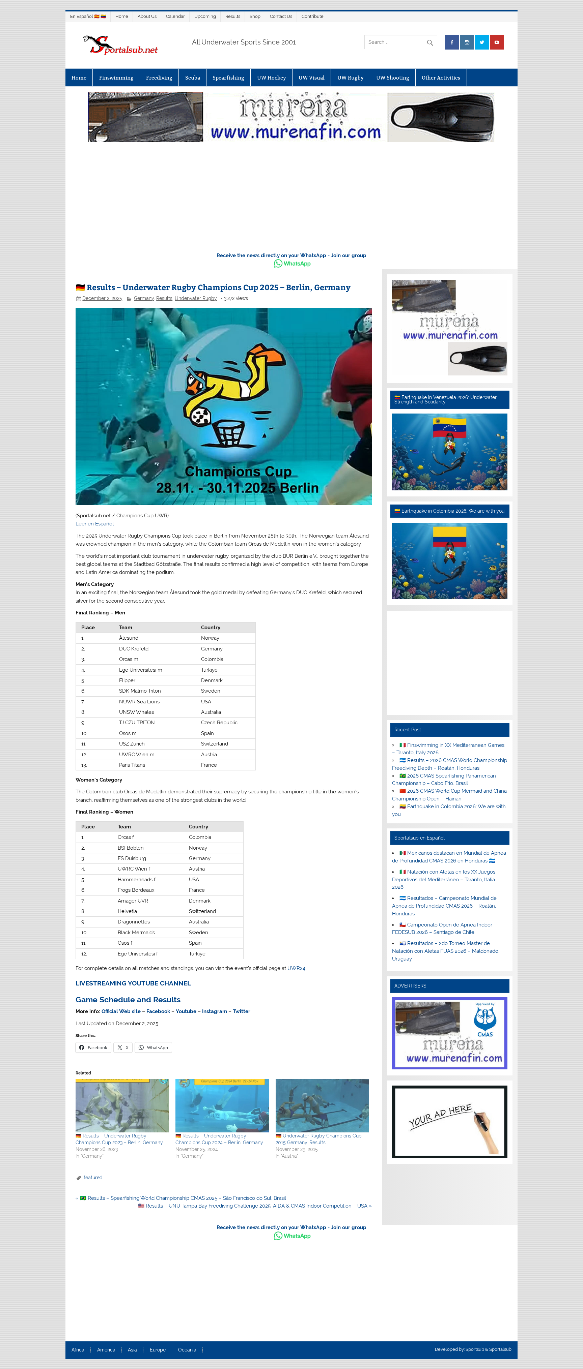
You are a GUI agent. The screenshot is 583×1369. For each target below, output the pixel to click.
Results (232, 16)
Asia (132, 1350)
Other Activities (441, 77)
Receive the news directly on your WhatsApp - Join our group (291, 255)
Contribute (313, 16)
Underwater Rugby (196, 298)
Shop (255, 16)
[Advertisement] (291, 195)
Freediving (159, 77)
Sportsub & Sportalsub (488, 1349)
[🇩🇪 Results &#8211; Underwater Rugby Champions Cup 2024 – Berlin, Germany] (222, 1105)
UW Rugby (350, 77)
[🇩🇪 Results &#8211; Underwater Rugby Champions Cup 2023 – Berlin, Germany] (122, 1105)
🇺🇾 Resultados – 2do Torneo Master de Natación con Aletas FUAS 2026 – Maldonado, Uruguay (445, 951)
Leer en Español (95, 524)
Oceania (187, 1350)
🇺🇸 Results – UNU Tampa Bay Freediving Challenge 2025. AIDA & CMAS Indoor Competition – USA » (255, 1206)
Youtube (186, 1011)
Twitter (241, 1011)
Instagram (214, 1011)
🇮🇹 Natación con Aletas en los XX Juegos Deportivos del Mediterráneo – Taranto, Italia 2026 (443, 879)
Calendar (175, 16)
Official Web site (121, 1011)
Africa (78, 1350)
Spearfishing (228, 77)
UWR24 (296, 968)
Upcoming (205, 16)
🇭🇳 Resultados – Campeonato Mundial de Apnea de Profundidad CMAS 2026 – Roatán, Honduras (444, 906)
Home (121, 16)
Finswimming (116, 77)
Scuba (192, 77)
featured (93, 1177)
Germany (144, 298)
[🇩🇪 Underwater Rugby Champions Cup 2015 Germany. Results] (322, 1105)
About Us (147, 16)
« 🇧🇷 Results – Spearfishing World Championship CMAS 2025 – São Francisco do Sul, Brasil (181, 1198)
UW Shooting (392, 77)
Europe (158, 1350)
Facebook (158, 1011)
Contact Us (281, 16)
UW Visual (312, 77)
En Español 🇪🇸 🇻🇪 (88, 16)
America (106, 1350)
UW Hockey (271, 77)
